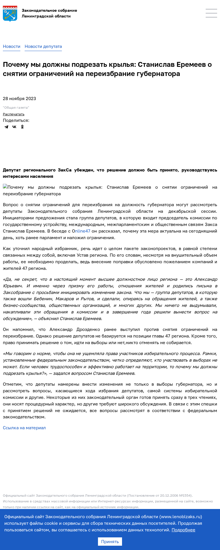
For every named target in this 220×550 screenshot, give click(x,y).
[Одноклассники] (22, 126)
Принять (110, 541)
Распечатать (13, 114)
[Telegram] (6, 126)
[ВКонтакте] (14, 126)
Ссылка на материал (24, 427)
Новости (11, 46)
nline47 (82, 230)
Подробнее (183, 529)
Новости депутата (43, 46)
